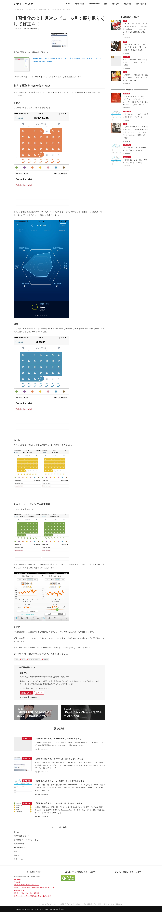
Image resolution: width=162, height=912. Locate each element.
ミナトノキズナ (24, 4)
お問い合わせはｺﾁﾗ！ (22, 836)
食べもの (17, 855)
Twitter (24, 697)
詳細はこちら (26, 693)
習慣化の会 (35, 29)
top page (17, 879)
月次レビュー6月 (34, 660)
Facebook (33, 697)
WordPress (59, 909)
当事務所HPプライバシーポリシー (28, 840)
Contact (17, 882)
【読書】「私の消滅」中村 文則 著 (26, 893)
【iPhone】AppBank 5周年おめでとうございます (32, 896)
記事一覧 (39, 693)
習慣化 (46, 660)
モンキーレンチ (39, 909)
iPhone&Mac (19, 847)
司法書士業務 (19, 843)
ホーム (16, 832)
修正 (23, 660)
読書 (15, 851)
